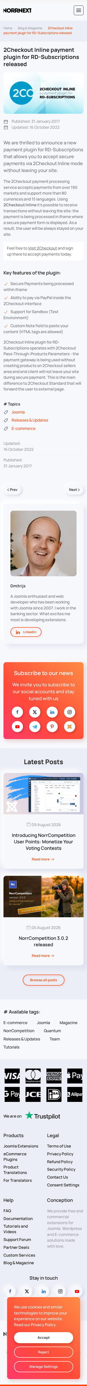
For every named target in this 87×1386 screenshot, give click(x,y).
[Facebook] (17, 712)
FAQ (7, 1210)
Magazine (68, 1022)
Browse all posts (43, 980)
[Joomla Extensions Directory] (69, 726)
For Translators (17, 1180)
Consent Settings (63, 1185)
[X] (34, 712)
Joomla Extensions (20, 1146)
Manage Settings (43, 1366)
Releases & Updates (21, 1039)
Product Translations (15, 1169)
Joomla (43, 1022)
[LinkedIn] (52, 712)
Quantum (52, 1030)
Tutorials (11, 1047)
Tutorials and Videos (15, 1228)
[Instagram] (69, 712)
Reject (43, 1352)
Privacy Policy (60, 1153)
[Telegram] (34, 726)
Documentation (18, 1218)
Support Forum (17, 1239)
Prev (13, 489)
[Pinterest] (52, 726)
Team (55, 1039)
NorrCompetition (18, 1030)
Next (73, 489)
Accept (44, 1337)
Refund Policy (60, 1161)
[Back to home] (17, 10)
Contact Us (57, 1177)
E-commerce (15, 1022)
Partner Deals (16, 1247)
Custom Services (19, 1255)
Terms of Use (59, 1146)
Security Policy (61, 1169)
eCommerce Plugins (14, 1156)
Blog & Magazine (18, 1262)
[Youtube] (17, 726)
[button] (79, 10)
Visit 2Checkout (42, 248)
